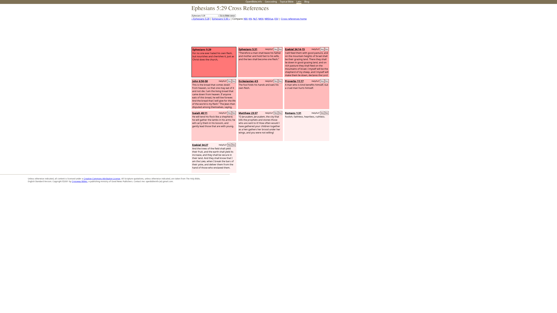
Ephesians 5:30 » (221, 18)
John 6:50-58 (200, 81)
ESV (276, 18)
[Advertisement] (527, 26)
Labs (298, 1)
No (280, 49)
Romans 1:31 (293, 113)
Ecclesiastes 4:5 (248, 81)
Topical (286, 1)
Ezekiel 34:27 (200, 145)
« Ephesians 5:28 (200, 18)
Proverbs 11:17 (294, 81)
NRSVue (269, 18)
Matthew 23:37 (248, 113)
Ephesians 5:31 (248, 49)
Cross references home (294, 18)
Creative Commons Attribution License (102, 178)
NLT (255, 18)
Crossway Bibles (79, 181)
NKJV (260, 18)
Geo (271, 1)
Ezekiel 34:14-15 (295, 49)
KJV (250, 18)
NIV (245, 18)
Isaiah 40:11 (199, 113)
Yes (275, 49)
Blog (306, 1)
